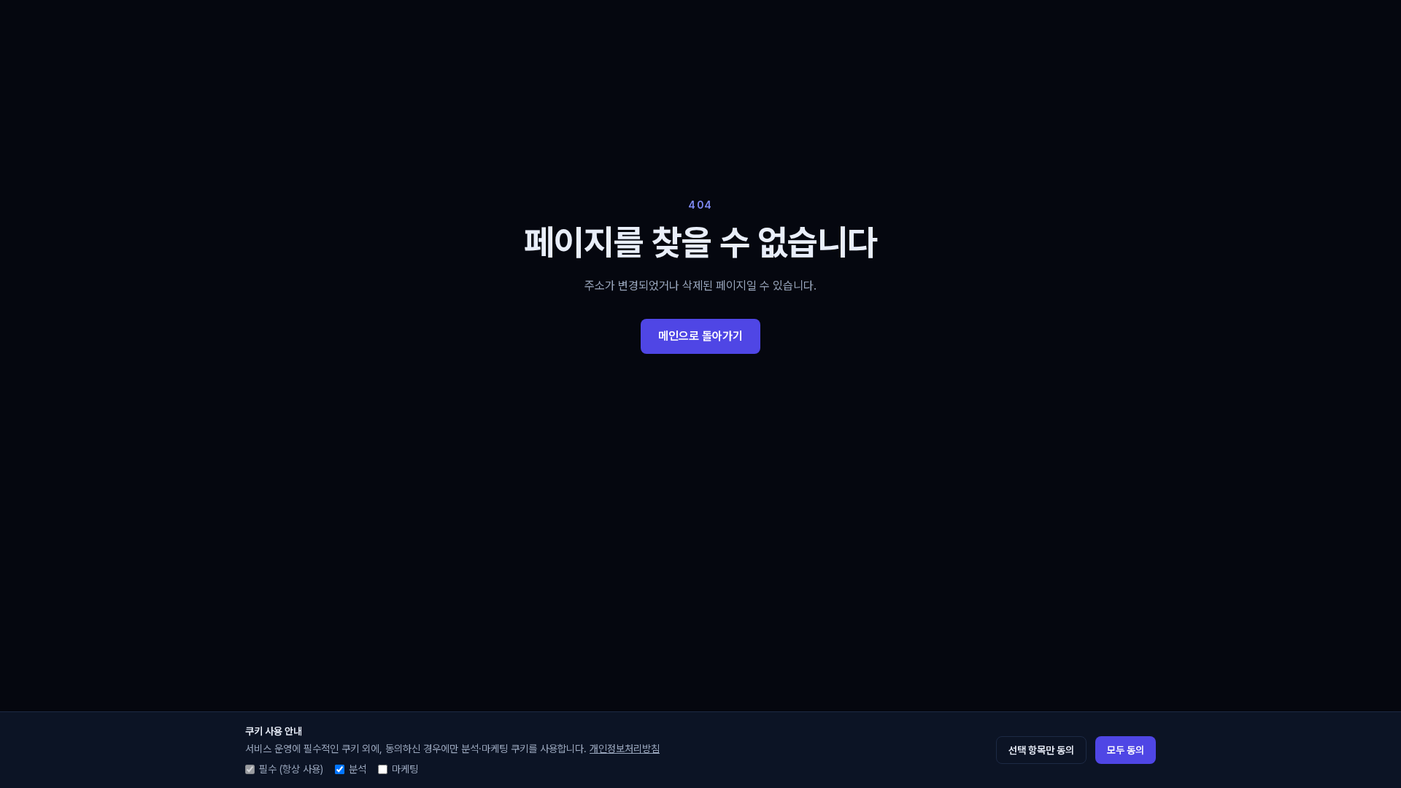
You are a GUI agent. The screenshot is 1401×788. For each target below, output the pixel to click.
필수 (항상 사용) (291, 769)
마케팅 (405, 769)
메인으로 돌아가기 (700, 336)
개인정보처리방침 (625, 748)
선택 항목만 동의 (1041, 750)
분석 (357, 769)
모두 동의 (1125, 750)
